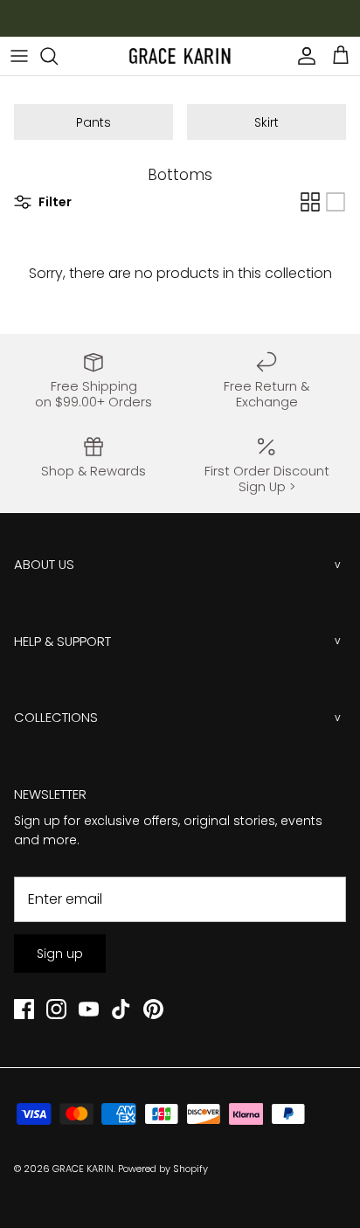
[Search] (57, 56)
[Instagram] (56, 1009)
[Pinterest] (153, 1009)
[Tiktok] (121, 1009)
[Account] (302, 56)
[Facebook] (24, 1009)
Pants (93, 122)
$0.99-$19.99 (195, 22)
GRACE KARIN (83, 1169)
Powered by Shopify (163, 1169)
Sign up (60, 953)
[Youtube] (89, 1009)
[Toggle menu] (19, 56)
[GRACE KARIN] (180, 55)
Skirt (266, 122)
